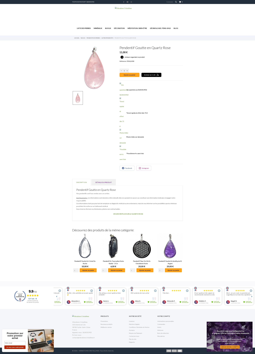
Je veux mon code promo (15, 347)
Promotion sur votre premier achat (15, 335)
